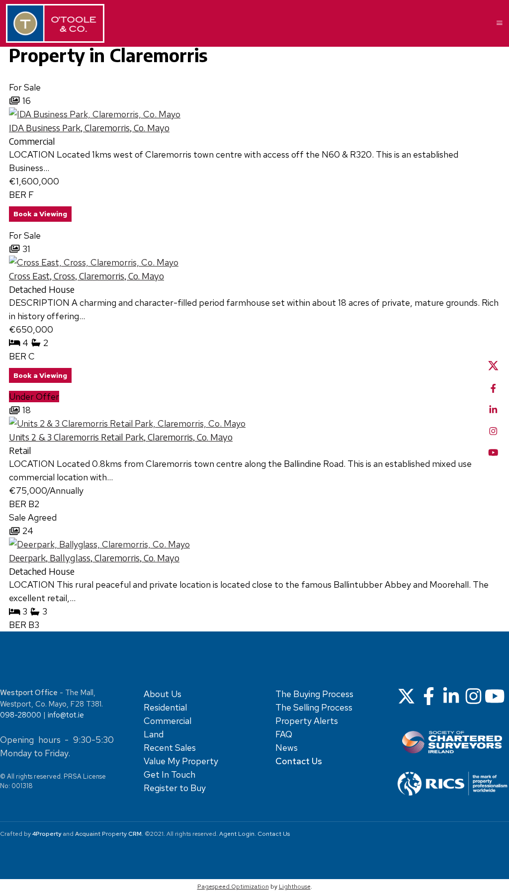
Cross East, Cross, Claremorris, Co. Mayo (86, 275)
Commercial (167, 720)
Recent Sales (170, 747)
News (286, 747)
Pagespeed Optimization (233, 887)
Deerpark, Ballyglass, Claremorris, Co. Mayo (94, 557)
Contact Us (273, 834)
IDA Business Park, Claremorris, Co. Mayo (89, 127)
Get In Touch (169, 774)
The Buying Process (314, 694)
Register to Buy (175, 788)
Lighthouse (295, 887)
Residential (165, 707)
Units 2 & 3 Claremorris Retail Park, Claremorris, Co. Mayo (121, 437)
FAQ (283, 734)
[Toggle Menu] (495, 23)
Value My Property (181, 761)
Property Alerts (306, 720)
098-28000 (20, 715)
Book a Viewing (40, 213)
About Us (162, 694)
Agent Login (236, 834)
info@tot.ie (66, 715)
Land (154, 734)
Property (122, 834)
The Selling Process (313, 707)
